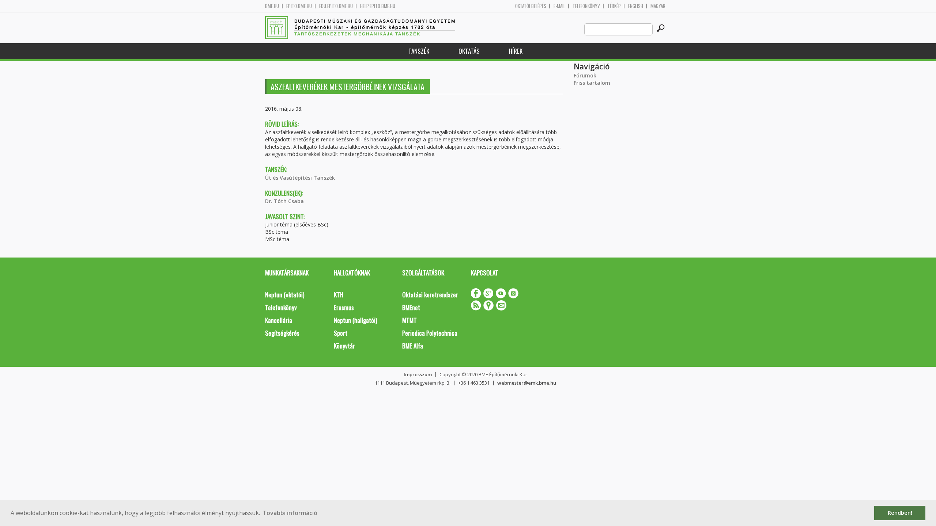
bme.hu (272, 6)
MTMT (409, 320)
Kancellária (278, 320)
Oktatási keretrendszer (430, 294)
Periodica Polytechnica (429, 333)
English (635, 6)
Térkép (614, 6)
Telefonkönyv (586, 6)
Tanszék (418, 51)
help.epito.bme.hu (377, 6)
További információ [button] (290, 513)
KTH (338, 294)
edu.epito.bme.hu (336, 6)
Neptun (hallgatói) (355, 320)
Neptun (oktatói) (284, 294)
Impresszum (418, 374)
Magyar (657, 6)
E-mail (559, 6)
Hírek (515, 51)
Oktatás (469, 51)
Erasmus (344, 307)
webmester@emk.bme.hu (526, 383)
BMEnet (411, 307)
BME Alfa (412, 345)
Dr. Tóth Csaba (284, 201)
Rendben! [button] (900, 512)
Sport (340, 333)
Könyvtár (344, 345)
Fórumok (585, 75)
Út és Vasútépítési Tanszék (300, 177)
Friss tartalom (592, 82)
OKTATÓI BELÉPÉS (530, 6)
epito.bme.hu (299, 6)
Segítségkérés (282, 333)
